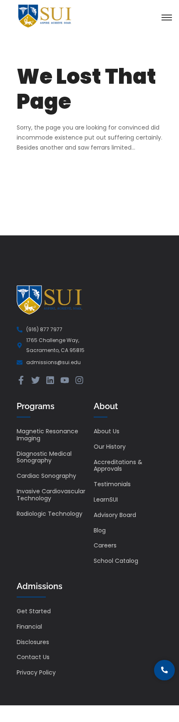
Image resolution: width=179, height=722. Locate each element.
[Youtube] (64, 380)
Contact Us (33, 657)
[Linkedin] (50, 380)
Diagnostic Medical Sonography (44, 457)
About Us (106, 431)
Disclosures (33, 642)
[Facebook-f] (21, 380)
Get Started (34, 611)
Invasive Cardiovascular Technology (51, 494)
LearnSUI (106, 499)
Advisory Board (115, 515)
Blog (100, 530)
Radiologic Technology (49, 514)
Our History (110, 446)
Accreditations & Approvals (118, 465)
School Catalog (116, 561)
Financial (29, 626)
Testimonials (112, 484)
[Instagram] (79, 380)
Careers (105, 545)
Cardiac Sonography (46, 476)
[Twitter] (35, 380)
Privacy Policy (36, 672)
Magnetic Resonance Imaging (47, 434)
